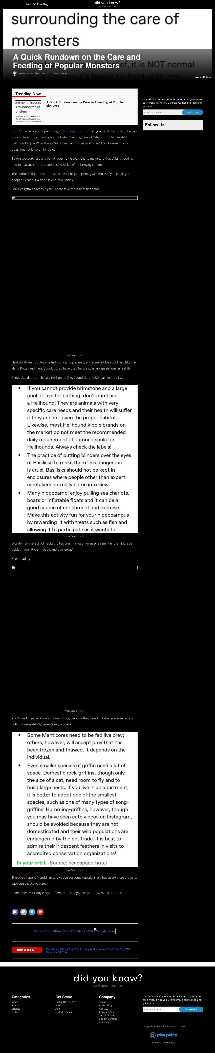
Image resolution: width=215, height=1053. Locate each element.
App (57, 1008)
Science (16, 1008)
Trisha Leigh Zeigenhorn (29, 73)
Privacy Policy (106, 1012)
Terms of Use (106, 1015)
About (102, 1002)
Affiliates (104, 1022)
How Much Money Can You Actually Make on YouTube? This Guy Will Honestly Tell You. (88, 950)
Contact (103, 1008)
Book (58, 1005)
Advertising (105, 1005)
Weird (15, 1002)
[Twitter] (183, 4)
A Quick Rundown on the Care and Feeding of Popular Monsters (85, 104)
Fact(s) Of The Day (65, 1002)
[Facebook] (177, 4)
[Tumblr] (195, 4)
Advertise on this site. (164, 1042)
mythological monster (75, 131)
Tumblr (81, 355)
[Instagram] (189, 4)
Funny (15, 1005)
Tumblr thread (47, 174)
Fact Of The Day (36, 4)
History (16, 1012)
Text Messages (63, 1012)
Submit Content (108, 1018)
